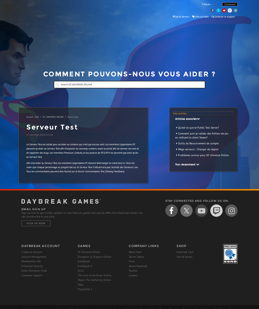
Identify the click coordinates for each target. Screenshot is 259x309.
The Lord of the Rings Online (94, 275)
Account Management (33, 256)
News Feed (135, 252)
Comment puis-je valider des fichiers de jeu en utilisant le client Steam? (201, 135)
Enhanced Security (32, 266)
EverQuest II (85, 266)
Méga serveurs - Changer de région (198, 149)
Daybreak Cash (185, 252)
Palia (80, 284)
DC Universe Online (89, 252)
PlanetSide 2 (85, 289)
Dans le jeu (72, 116)
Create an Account (31, 252)
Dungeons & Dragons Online (94, 256)
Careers (133, 275)
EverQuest (84, 261)
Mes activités (202, 16)
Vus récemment (185, 164)
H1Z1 (81, 270)
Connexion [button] (229, 4)
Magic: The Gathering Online (94, 280)
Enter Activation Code (34, 270)
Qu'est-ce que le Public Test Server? (198, 127)
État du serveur (181, 16)
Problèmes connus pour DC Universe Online (203, 155)
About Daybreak (138, 266)
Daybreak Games (38, 11)
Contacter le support (224, 16)
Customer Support (31, 275)
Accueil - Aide (32, 116)
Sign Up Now (36, 223)
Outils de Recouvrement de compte (198, 143)
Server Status (136, 256)
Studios (133, 270)
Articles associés (186, 119)
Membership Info (31, 261)
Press (132, 261)
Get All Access (184, 256)
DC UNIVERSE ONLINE (53, 116)
